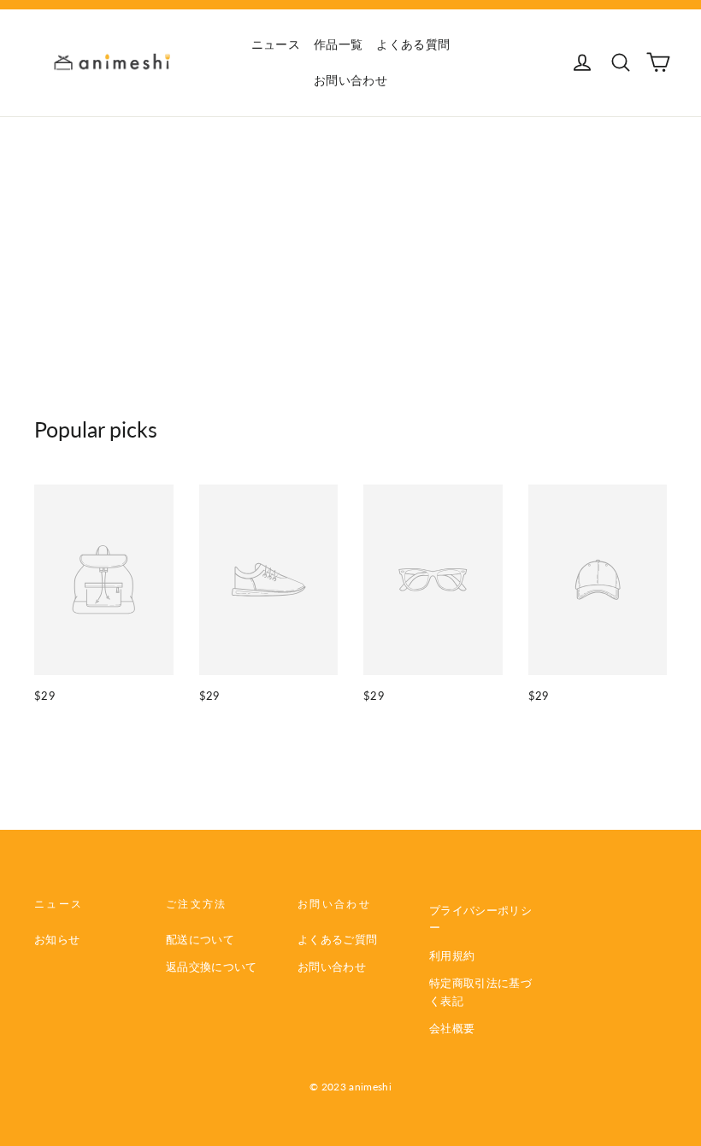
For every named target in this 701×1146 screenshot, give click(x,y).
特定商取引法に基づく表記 (480, 992)
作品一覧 (338, 44)
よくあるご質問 (337, 939)
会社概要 (451, 1028)
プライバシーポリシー (480, 919)
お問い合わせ (350, 80)
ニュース (275, 44)
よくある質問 (413, 44)
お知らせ (57, 939)
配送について (200, 939)
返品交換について (211, 966)
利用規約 (451, 955)
